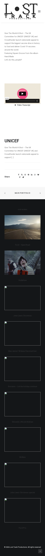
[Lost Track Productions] (20, 11)
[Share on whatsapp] (34, 174)
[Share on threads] (25, 174)
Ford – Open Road (22, 245)
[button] (39, 11)
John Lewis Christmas (22, 316)
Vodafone (22, 280)
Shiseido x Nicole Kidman (22, 422)
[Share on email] (23, 177)
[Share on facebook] (18, 174)
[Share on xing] (19, 177)
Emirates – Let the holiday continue (22, 386)
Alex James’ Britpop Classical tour (22, 351)
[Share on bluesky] (38, 174)
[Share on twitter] (21, 174)
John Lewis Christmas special (22, 493)
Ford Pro (22, 528)
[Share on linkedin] (31, 174)
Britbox (23, 457)
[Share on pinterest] (28, 174)
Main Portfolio (22, 193)
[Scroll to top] (40, 551)
